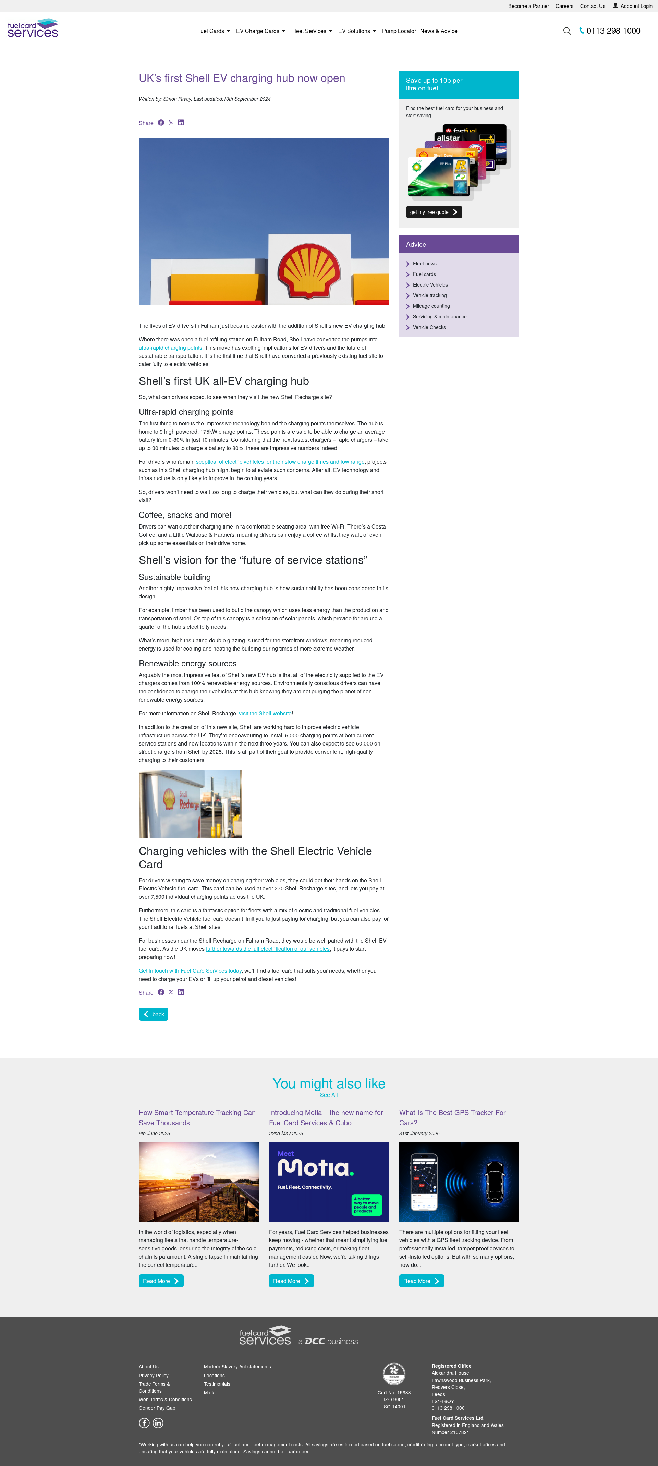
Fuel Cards (210, 31)
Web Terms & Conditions (165, 1399)
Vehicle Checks (429, 327)
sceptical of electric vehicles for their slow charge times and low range (280, 461)
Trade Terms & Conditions (154, 1387)
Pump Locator (399, 31)
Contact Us (593, 5)
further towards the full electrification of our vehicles (268, 949)
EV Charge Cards (257, 31)
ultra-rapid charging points (170, 347)
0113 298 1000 (612, 30)
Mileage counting (431, 305)
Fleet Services (308, 31)
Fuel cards (424, 273)
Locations (214, 1375)
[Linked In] (158, 1422)
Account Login (637, 5)
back (158, 1014)
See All (329, 1095)
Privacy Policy (154, 1375)
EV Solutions (354, 31)
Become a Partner (528, 5)
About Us (149, 1366)
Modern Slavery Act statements (237, 1366)
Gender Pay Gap (157, 1407)
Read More (156, 1281)
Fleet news (425, 263)
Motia (210, 1392)
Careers (565, 5)
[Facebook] (144, 1422)
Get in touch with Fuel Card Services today (190, 970)
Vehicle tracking (430, 295)
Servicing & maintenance (440, 316)
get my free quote (429, 211)
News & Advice (439, 31)
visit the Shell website (265, 713)
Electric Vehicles (430, 284)
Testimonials (217, 1383)
